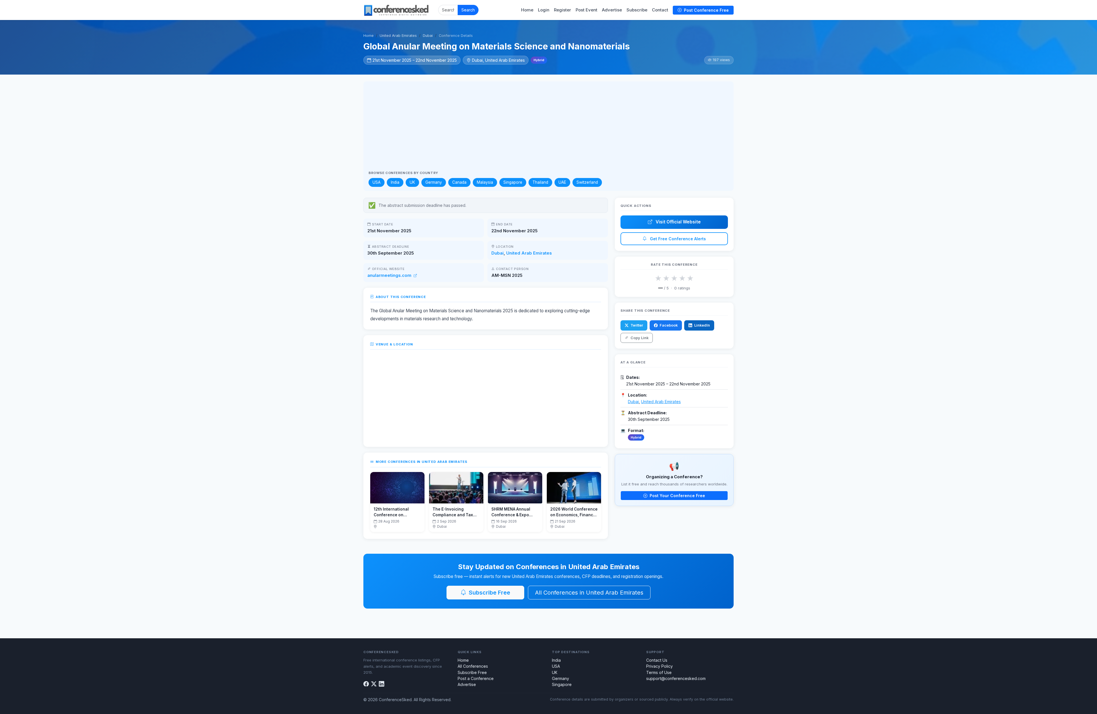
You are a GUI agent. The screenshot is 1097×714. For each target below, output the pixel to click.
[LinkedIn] (381, 684)
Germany (433, 182)
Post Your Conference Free (676, 495)
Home (527, 10)
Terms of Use (659, 672)
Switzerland (587, 182)
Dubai (428, 35)
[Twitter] (374, 684)
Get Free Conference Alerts (677, 238)
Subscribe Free (488, 592)
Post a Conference (476, 678)
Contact (660, 10)
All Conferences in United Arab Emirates (589, 592)
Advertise (612, 10)
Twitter (636, 325)
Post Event (586, 10)
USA (377, 182)
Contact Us (656, 660)
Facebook (668, 325)
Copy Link (639, 338)
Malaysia (485, 182)
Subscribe (636, 10)
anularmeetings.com (390, 275)
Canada (459, 182)
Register (562, 10)
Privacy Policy (659, 666)
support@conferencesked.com (676, 678)
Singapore (512, 182)
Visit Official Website (677, 222)
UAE (562, 182)
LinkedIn (701, 325)
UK (412, 182)
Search (468, 9)
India (395, 182)
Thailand (540, 182)
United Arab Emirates (398, 35)
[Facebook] (366, 684)
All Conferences (473, 666)
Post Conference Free (706, 10)
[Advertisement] (548, 128)
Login (543, 10)
